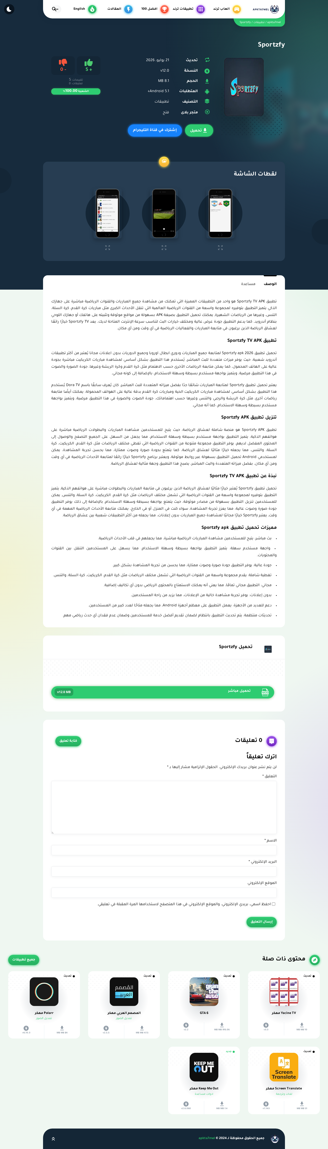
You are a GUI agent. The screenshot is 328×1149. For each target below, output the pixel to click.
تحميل (196, 131)
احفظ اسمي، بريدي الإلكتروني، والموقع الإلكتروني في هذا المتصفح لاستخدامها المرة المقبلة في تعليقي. (184, 905)
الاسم (270, 841)
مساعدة (248, 284)
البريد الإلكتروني (263, 862)
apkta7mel (207, 1138)
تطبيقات (162, 102)
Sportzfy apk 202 (236, 354)
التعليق (269, 777)
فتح (165, 113)
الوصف (270, 284)
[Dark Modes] (9, 9)
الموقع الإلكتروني (262, 883)
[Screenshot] (220, 213)
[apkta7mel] (265, 9)
